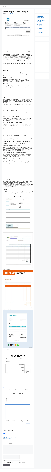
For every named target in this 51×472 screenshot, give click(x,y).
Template (12, 436)
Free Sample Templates (17, 469)
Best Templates (29, 469)
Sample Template (35, 469)
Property (7, 436)
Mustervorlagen (34, 470)
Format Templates (39, 25)
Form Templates (39, 24)
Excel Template (40, 469)
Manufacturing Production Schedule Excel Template (11, 437)
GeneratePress (8, 470)
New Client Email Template (7, 438)
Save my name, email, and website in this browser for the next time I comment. (16, 462)
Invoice (5, 436)
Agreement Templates (40, 17)
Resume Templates (40, 31)
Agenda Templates (40, 16)
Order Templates (39, 29)
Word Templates (39, 33)
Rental (10, 436)
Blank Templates (39, 21)
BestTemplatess (7, 6)
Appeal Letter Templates (41, 20)
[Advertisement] (42, 57)
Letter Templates (39, 28)
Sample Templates (40, 32)
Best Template (45, 469)
